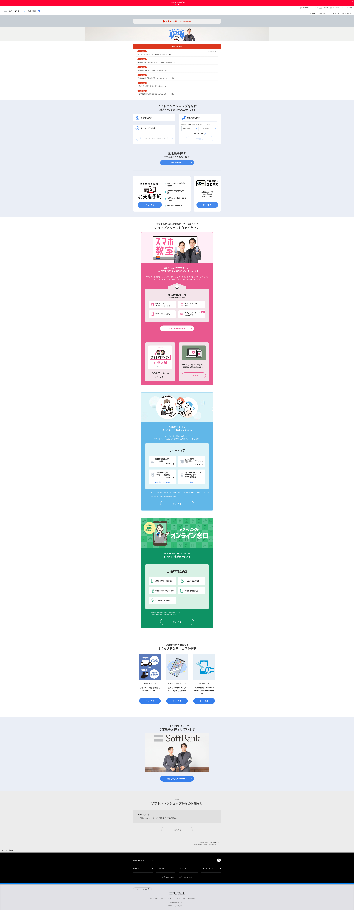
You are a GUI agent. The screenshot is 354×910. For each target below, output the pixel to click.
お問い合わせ (170, 877)
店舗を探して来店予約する (177, 779)
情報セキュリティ (154, 898)
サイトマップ (200, 898)
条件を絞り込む (198, 133)
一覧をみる (177, 830)
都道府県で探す (177, 162)
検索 (219, 860)
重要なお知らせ (177, 46)
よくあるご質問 (187, 877)
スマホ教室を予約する (177, 328)
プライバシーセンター (166, 898)
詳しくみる (150, 205)
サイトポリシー (177, 898)
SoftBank (11, 10)
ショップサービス (184, 868)
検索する (199, 139)
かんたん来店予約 (207, 868)
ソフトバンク (177, 893)
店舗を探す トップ (139, 860)
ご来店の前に (160, 868)
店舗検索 (136, 868)
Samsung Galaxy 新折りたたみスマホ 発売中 (177, 2)
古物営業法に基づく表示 (189, 898)
